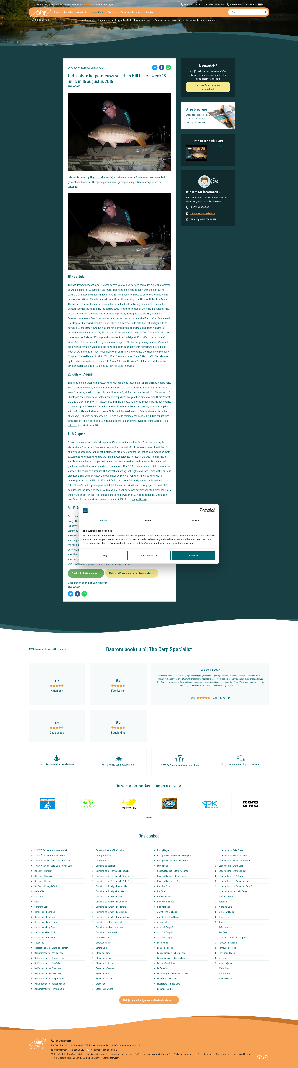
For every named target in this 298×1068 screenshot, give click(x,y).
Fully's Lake (162, 865)
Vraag (189, 114)
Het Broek (162, 891)
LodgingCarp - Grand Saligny (232, 870)
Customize (147, 555)
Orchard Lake (225, 916)
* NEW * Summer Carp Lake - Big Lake (52, 860)
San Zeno (223, 932)
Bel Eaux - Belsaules (44, 875)
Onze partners (222, 1053)
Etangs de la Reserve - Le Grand (172, 860)
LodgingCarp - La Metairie (231, 875)
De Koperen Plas (103, 855)
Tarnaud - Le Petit (227, 947)
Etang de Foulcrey (104, 963)
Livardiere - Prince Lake (168, 983)
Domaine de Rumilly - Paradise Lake (113, 916)
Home (56, 12)
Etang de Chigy (103, 952)
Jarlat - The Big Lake (167, 911)
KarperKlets (97, 12)
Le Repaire (162, 968)
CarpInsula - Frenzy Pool (45, 921)
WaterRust (224, 968)
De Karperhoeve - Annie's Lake (48, 952)
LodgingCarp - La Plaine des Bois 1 (235, 880)
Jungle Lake (163, 921)
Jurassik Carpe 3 (165, 937)
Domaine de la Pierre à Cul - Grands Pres (115, 875)
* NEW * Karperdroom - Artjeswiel (50, 850)
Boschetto (39, 896)
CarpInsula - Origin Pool (45, 937)
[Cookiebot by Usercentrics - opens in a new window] (201, 510)
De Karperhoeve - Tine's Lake (110, 850)
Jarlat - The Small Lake (168, 916)
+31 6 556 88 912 (216, 4)
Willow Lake (224, 973)
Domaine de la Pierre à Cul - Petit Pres (114, 880)
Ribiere (222, 921)
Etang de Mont (102, 973)
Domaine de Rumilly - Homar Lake (112, 886)
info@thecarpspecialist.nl (202, 213)
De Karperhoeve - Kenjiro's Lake (49, 978)
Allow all (193, 555)
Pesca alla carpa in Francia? (156, 1053)
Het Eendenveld (164, 896)
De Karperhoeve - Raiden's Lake (49, 983)
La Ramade (162, 942)
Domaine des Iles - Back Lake (110, 921)
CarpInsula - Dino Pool (44, 916)
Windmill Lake (225, 978)
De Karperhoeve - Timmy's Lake (49, 988)
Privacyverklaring (241, 1053)
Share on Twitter (155, 67)
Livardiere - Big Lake (167, 978)
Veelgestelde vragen (131, 12)
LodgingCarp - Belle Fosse (231, 850)
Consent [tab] (102, 520)
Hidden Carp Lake (165, 901)
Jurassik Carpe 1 (165, 927)
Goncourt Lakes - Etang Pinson (171, 875)
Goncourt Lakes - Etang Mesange (172, 870)
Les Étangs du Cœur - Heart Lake (172, 973)
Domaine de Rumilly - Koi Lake (110, 891)
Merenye (223, 901)
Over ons (112, 12)
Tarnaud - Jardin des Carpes (232, 937)
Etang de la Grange (105, 968)
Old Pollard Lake (226, 911)
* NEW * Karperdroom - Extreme (49, 855)
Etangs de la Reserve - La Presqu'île (174, 855)
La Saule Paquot (165, 947)
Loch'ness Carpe (165, 988)
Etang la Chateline (104, 988)
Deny (104, 555)
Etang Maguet (163, 850)
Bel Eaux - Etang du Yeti (45, 886)
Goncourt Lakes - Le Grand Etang (172, 880)
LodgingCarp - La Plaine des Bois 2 (235, 886)
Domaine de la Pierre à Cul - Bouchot (113, 870)
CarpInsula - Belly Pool (44, 911)
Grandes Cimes (164, 886)
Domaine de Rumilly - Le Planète (111, 906)
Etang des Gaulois (104, 978)
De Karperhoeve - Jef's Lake (47, 973)
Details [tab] (149, 520)
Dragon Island (102, 937)
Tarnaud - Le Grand (228, 942)
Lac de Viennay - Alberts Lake (171, 952)
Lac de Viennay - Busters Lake (171, 957)
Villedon (222, 957)
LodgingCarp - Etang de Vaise (233, 855)
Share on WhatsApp (168, 67)
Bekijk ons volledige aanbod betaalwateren (147, 1000)
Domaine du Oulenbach (106, 932)
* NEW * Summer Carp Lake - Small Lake (53, 865)
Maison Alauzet (226, 896)
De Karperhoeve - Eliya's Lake (48, 963)
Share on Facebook (161, 67)
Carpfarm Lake (41, 906)
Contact (150, 12)
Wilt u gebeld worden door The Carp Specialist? (76, 1057)
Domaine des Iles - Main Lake (109, 927)
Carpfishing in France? (96, 1053)
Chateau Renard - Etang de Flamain (51, 947)
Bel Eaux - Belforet (43, 870)
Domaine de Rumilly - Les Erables (111, 911)
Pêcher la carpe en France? (186, 1053)
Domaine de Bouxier (105, 865)
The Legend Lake (227, 952)
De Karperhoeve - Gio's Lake (47, 968)
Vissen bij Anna (226, 963)
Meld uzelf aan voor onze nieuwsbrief (130, 573)
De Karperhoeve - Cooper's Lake (49, 957)
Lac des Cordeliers (166, 963)
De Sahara (101, 860)
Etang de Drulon (103, 957)
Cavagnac (39, 942)
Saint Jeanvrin (226, 927)
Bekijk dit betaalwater (84, 573)
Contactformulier (111, 1057)
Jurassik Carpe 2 (165, 932)
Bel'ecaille (39, 891)
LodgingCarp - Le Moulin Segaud (234, 891)
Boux (36, 901)
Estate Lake (101, 947)
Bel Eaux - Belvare (43, 880)
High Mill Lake (97, 177)
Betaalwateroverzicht (75, 12)
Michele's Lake (225, 906)
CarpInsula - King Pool (44, 927)
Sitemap (207, 1053)
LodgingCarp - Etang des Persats (234, 860)
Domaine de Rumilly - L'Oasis (109, 896)
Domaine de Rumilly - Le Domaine (111, 901)
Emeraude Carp (103, 942)
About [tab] (195, 520)
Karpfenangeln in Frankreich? (125, 1053)
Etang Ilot (100, 983)
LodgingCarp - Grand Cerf (231, 865)
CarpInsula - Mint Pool (44, 932)
